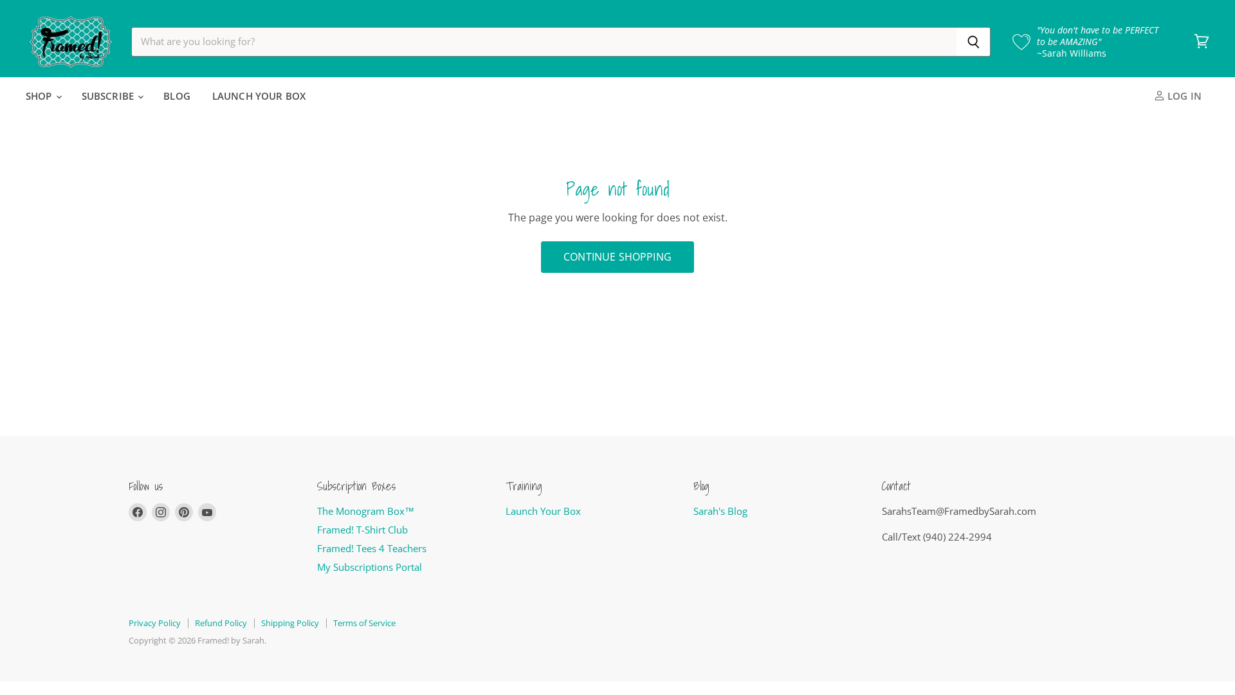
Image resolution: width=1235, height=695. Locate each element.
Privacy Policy (155, 623)
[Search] (973, 42)
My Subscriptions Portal (369, 567)
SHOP (40, 95)
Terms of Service (364, 623)
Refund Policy (221, 623)
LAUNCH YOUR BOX (259, 95)
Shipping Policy (290, 623)
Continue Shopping (617, 257)
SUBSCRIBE (109, 95)
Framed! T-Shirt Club (362, 529)
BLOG (176, 95)
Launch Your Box (543, 511)
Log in (1183, 95)
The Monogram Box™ (365, 511)
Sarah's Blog (720, 511)
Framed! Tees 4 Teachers (371, 548)
